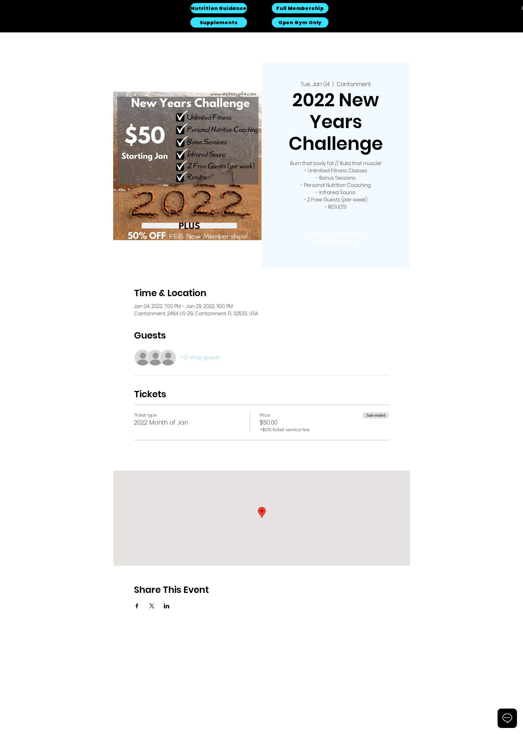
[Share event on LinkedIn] (166, 605)
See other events (336, 240)
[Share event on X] (152, 605)
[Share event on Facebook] (137, 605)
